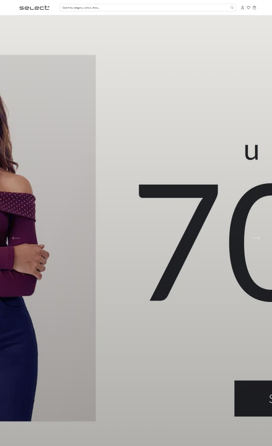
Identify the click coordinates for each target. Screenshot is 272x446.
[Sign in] (242, 7)
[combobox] (148, 7)
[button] (254, 7)
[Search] (232, 8)
